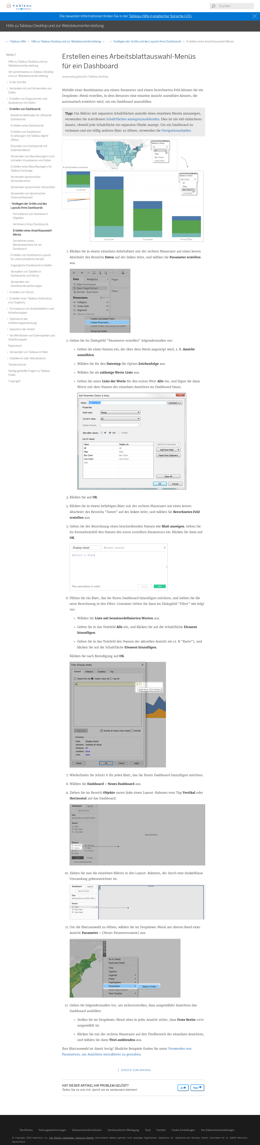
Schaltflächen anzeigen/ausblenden (132, 119)
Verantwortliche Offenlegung (123, 1130)
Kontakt (161, 1130)
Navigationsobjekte (176, 130)
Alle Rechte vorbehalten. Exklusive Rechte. (71, 1137)
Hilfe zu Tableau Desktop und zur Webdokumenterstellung (66, 41)
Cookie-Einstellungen (183, 1130)
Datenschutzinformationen (86, 1130)
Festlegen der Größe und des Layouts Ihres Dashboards (148, 41)
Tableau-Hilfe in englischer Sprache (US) (160, 16)
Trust (148, 1130)
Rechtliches (26, 1130)
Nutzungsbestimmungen (52, 1130)
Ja (181, 1087)
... (107, 41)
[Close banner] (255, 16)
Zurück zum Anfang (135, 1070)
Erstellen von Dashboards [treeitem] (25, 109)
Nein (196, 1087)
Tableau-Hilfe (18, 41)
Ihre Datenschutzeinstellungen (217, 1130)
